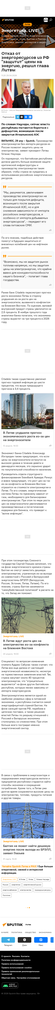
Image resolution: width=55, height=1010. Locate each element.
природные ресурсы (43, 890)
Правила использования (12, 964)
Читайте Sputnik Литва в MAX (19, 866)
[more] (50, 230)
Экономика (45, 932)
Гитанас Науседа (42, 879)
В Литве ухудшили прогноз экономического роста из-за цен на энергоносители (26, 436)
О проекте (6, 956)
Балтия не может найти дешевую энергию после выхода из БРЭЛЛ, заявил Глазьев (27, 849)
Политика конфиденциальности (15, 960)
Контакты (25, 956)
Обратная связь (8, 978)
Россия (5, 885)
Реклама (16, 956)
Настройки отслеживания (28, 978)
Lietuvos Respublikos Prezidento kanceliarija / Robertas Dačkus (26, 111)
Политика (6, 895)
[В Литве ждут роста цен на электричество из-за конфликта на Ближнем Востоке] (27, 615)
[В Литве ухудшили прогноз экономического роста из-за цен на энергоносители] (27, 411)
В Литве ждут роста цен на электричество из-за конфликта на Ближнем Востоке (26, 644)
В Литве (22, 879)
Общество (30, 932)
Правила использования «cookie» (16, 967)
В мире (4, 932)
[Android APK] (10, 986)
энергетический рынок (32, 885)
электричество (25, 890)
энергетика (16, 885)
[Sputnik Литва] (8, 21)
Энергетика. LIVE (13, 636)
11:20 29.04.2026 (9, 75)
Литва (30, 879)
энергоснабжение (10, 890)
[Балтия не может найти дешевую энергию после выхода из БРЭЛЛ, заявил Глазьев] (27, 820)
